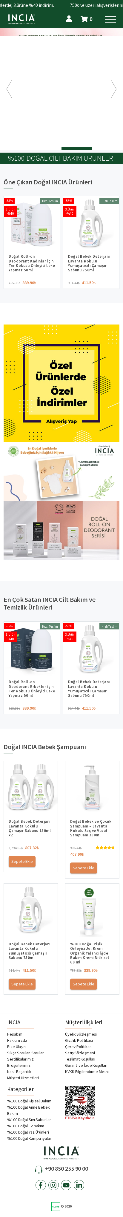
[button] (9, 89)
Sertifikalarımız (20, 1059)
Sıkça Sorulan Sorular (25, 1052)
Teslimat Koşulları (80, 1059)
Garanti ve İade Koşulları (86, 1065)
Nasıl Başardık (19, 1071)
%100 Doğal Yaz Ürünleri (28, 1132)
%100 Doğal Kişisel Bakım (29, 1101)
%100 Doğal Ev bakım (25, 1126)
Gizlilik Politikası (79, 1040)
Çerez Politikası (78, 1046)
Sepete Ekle (22, 861)
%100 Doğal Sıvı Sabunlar (29, 1119)
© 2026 (65, 1206)
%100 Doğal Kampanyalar (29, 1138)
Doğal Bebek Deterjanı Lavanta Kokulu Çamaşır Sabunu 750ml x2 (30, 828)
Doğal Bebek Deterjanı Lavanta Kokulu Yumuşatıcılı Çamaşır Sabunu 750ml (29, 950)
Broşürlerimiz (18, 1065)
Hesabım (14, 1034)
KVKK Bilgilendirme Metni (87, 1071)
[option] (61, 89)
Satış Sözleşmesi (80, 1052)
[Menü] (110, 20)
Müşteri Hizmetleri (23, 1077)
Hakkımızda (17, 1040)
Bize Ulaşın (16, 1046)
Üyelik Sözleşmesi (81, 1034)
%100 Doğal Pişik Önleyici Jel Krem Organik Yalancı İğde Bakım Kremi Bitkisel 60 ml (89, 952)
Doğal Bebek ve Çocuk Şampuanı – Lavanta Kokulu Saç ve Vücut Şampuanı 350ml (90, 828)
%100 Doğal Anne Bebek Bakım (28, 1110)
